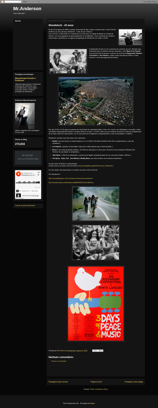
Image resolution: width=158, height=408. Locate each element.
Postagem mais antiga (134, 382)
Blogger (92, 403)
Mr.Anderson (27, 8)
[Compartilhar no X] (98, 351)
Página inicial (96, 382)
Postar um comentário (58, 361)
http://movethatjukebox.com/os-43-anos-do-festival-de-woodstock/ (71, 178)
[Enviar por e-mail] (93, 351)
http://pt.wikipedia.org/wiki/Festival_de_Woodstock (96, 166)
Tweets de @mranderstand (25, 205)
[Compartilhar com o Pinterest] (102, 351)
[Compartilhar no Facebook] (100, 351)
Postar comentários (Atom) (99, 389)
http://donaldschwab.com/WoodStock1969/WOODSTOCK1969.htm (71, 182)
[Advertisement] (96, 371)
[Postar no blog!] (95, 351)
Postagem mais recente (58, 382)
